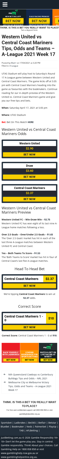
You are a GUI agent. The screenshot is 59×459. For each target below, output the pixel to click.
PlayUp (52, 426)
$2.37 (26, 297)
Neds (29, 426)
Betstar (52, 422)
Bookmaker (18, 426)
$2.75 (47, 219)
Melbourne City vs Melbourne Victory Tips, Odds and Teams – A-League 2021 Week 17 (29, 386)
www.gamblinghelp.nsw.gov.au (18, 453)
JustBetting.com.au (11, 437)
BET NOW (13, 21)
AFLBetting (32, 430)
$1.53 (37, 253)
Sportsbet (6, 422)
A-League (14, 65)
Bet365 (32, 422)
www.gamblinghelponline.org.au (19, 457)
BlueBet (5, 426)
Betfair (42, 422)
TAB (21, 430)
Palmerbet (40, 426)
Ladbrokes (20, 422)
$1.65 (49, 234)
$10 (55, 335)
